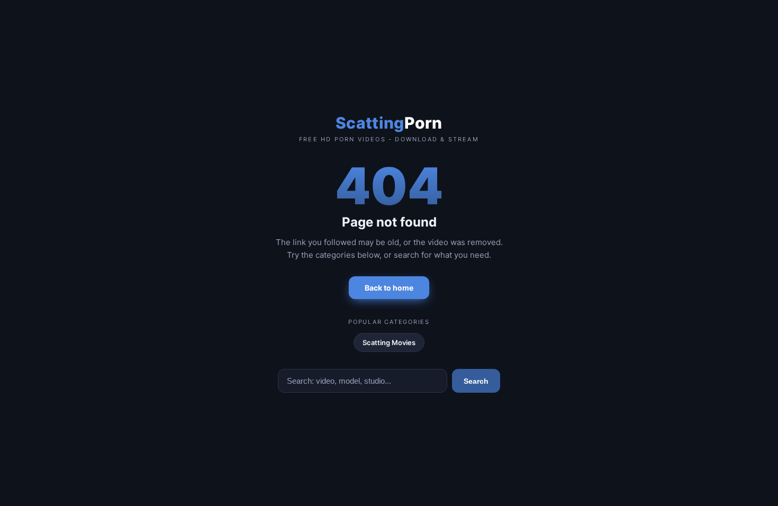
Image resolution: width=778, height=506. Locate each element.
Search (476, 381)
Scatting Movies (389, 342)
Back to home (389, 287)
